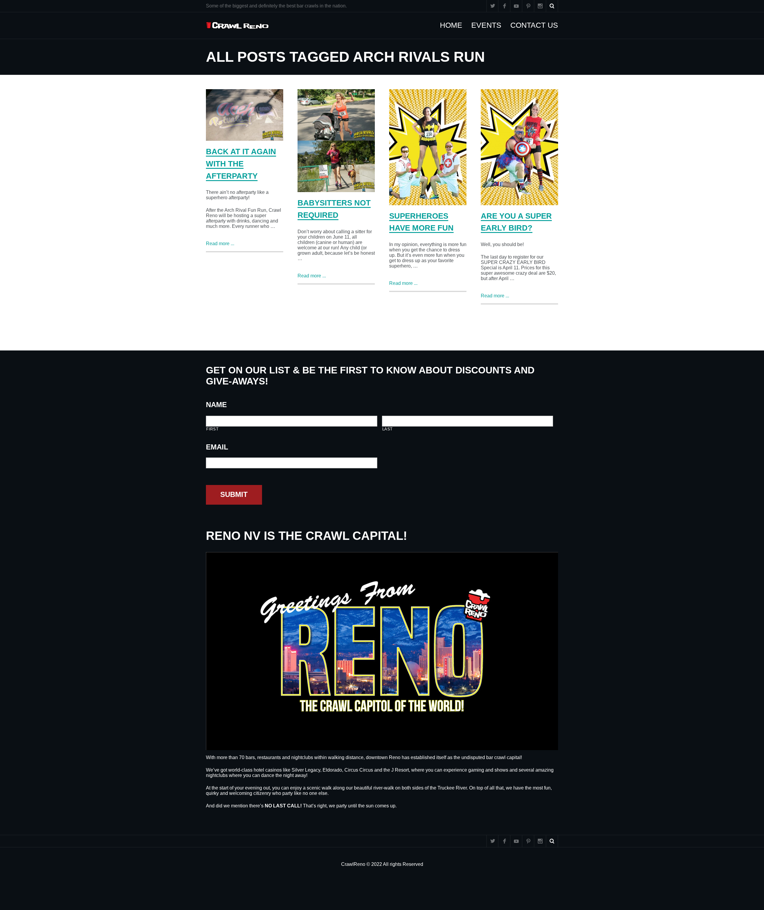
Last (387, 429)
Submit (234, 494)
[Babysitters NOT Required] (336, 140)
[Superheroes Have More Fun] (427, 147)
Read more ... (220, 243)
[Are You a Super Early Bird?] (519, 147)
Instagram (540, 6)
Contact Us (537, 25)
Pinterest (528, 6)
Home (454, 25)
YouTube (516, 6)
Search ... (552, 6)
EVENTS (489, 25)
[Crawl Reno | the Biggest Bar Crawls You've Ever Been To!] (237, 25)
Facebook (504, 6)
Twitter (492, 6)
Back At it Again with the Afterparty (241, 163)
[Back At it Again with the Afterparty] (244, 115)
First (212, 429)
